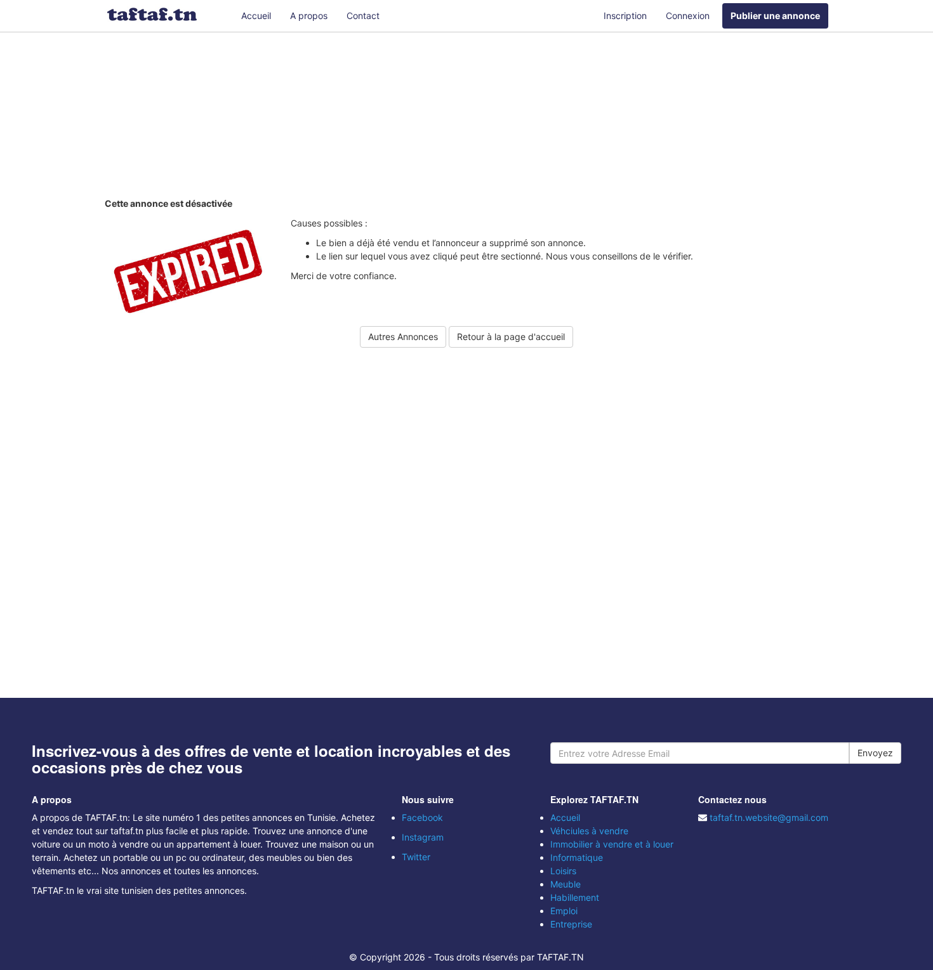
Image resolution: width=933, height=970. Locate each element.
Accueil (256, 15)
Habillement (574, 897)
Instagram (423, 837)
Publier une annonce (775, 15)
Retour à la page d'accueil (511, 336)
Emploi (564, 910)
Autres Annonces (403, 336)
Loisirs (563, 870)
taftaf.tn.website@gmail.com (769, 817)
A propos (309, 15)
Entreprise (571, 924)
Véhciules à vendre (589, 830)
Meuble (565, 884)
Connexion (688, 15)
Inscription (625, 15)
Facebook (422, 817)
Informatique (576, 857)
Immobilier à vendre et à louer (611, 844)
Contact (363, 15)
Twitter (416, 856)
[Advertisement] (466, 117)
